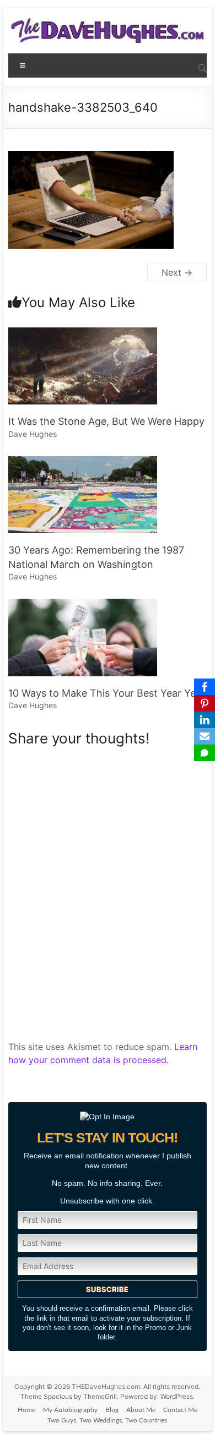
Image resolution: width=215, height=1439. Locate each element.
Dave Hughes (32, 434)
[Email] (204, 736)
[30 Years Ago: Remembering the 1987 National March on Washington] (82, 461)
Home (26, 1410)
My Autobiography (70, 1410)
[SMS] (204, 753)
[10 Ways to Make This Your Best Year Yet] (82, 604)
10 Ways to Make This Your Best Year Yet (104, 693)
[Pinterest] (204, 703)
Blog (112, 1410)
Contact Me (180, 1410)
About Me (140, 1410)
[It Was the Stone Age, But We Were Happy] (82, 332)
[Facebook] (204, 687)
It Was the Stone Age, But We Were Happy (106, 421)
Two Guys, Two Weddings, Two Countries (107, 1420)
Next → (177, 272)
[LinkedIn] (204, 720)
